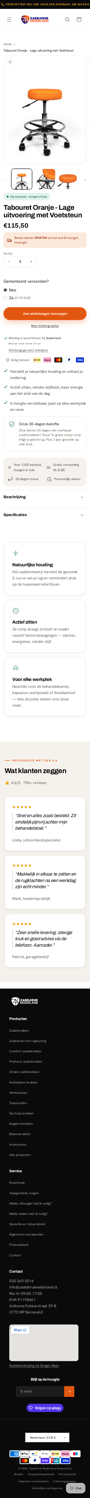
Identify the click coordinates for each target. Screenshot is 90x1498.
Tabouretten (18, 1103)
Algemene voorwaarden (26, 1234)
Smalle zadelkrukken (24, 1072)
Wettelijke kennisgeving (47, 1488)
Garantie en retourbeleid (27, 1224)
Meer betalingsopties (45, 326)
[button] (9, 19)
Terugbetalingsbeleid (41, 1474)
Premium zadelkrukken (25, 1061)
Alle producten (19, 1155)
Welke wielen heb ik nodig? (28, 1214)
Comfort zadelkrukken (25, 1051)
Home (7, 44)
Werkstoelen (18, 1093)
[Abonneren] (69, 1391)
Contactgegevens (64, 1481)
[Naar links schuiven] (5, 180)
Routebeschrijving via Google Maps (34, 1365)
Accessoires (18, 1144)
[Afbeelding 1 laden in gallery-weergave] (21, 179)
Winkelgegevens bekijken (28, 350)
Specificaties (15, 515)
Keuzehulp (16, 1182)
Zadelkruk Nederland (42, 1468)
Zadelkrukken (19, 1030)
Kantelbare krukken (23, 1082)
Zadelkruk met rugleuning (27, 1041)
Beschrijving (14, 497)
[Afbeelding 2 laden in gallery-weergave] (44, 179)
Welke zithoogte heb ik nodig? (30, 1203)
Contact (15, 1255)
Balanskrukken (19, 1134)
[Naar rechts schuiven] (85, 180)
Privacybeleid (18, 1245)
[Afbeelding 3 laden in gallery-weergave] (68, 179)
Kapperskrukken (21, 1124)
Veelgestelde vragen (24, 1193)
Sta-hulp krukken (21, 1113)
